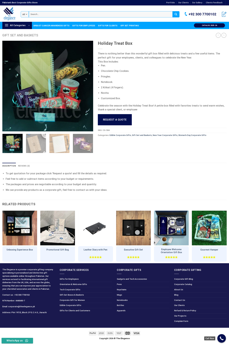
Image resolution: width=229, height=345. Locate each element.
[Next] (87, 86)
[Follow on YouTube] (27, 319)
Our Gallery (197, 2)
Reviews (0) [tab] (24, 166)
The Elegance (123, 338)
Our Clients (183, 2)
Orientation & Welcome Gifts (73, 284)
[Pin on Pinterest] (117, 142)
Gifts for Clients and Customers (75, 310)
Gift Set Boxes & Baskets (72, 295)
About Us (178, 289)
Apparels (121, 310)
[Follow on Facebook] (5, 319)
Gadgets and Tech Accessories (132, 279)
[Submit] (175, 14)
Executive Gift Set (133, 249)
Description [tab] (9, 166)
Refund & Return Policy (185, 310)
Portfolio (170, 2)
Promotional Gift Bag (57, 249)
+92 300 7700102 (202, 14)
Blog (176, 295)
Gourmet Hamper (209, 249)
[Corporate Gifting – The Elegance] (9, 13)
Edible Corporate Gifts (120, 135)
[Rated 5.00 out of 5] (95, 257)
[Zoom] (6, 128)
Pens (119, 284)
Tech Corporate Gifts (70, 289)
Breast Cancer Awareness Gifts (51, 25)
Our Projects (180, 316)
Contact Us (179, 300)
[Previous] (8, 86)
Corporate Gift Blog (183, 279)
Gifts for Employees (83, 25)
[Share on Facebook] (100, 142)
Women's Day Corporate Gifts (192, 135)
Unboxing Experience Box (20, 249)
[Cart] (224, 14)
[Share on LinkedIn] (123, 142)
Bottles (120, 305)
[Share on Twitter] (106, 142)
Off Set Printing (129, 25)
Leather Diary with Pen (95, 249)
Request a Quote (115, 119)
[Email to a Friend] (111, 142)
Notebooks (122, 300)
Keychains (121, 289)
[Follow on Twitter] (16, 319)
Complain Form (181, 321)
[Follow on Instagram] (10, 319)
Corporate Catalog (183, 284)
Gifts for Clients (107, 25)
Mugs (119, 295)
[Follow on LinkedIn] (21, 319)
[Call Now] (221, 338)
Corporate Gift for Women (72, 300)
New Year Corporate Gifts (165, 135)
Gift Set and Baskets (20, 35)
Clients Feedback (214, 2)
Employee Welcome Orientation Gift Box (171, 251)
